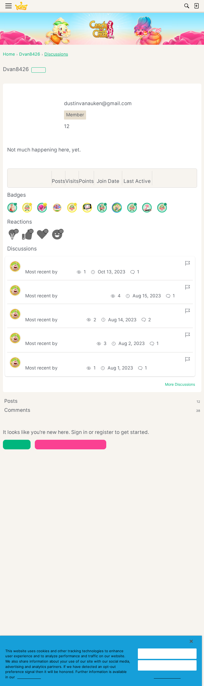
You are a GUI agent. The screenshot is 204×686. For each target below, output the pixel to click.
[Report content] (187, 263)
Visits (72, 181)
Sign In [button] (16, 444)
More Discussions (180, 384)
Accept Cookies (167, 653)
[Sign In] (196, 6)
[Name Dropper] (147, 208)
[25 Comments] (27, 208)
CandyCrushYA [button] (75, 343)
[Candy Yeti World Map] (117, 208)
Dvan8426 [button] (70, 319)
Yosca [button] (65, 271)
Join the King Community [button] (70, 444)
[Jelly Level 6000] (57, 208)
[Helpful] (42, 208)
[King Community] (21, 6)
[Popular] (12, 208)
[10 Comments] (72, 208)
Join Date (108, 181)
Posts (58, 181)
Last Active (137, 181)
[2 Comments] (132, 208)
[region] (101, 661)
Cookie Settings (167, 677)
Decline (167, 665)
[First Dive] (162, 208)
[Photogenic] (87, 208)
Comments (102, 410)
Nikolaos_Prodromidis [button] (82, 295)
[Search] (187, 6)
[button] (15, 266)
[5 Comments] (102, 208)
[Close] (191, 641)
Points (86, 181)
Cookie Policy (29, 677)
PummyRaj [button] (70, 368)
